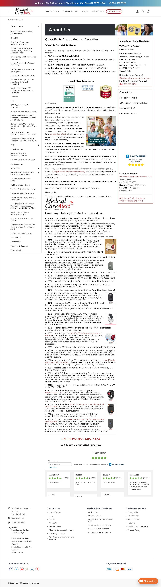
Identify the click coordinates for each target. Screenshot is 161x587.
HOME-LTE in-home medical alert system (73, 334)
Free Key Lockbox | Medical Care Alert (22, 199)
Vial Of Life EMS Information (22, 189)
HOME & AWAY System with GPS (100, 520)
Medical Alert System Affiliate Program (19, 213)
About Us (97, 11)
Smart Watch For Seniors (99, 525)
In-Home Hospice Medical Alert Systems (22, 70)
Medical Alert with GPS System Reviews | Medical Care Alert (21, 90)
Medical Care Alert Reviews (22, 160)
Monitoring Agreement (138, 526)
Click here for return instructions (134, 78)
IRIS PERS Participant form (22, 76)
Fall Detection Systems (98, 529)
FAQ (84, 11)
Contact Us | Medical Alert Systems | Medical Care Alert (23, 140)
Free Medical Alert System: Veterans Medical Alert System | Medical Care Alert (22, 206)
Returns (131, 523)
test (12, 101)
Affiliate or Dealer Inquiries (131, 198)
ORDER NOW (114, 11)
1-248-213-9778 (18, 522)
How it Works (70, 11)
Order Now (15, 238)
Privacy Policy (16, 250)
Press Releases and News (131, 201)
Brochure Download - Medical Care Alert (20, 43)
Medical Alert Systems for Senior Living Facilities (22, 173)
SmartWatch (53, 393)
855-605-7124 (119, 3)
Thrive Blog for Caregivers (22, 193)
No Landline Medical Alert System (22, 219)
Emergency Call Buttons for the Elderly (23, 58)
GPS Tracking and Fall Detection (20, 106)
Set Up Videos (134, 519)
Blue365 (14, 38)
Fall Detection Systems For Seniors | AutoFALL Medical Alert (22, 227)
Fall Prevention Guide (20, 185)
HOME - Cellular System (21, 233)
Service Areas (16, 164)
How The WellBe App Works (23, 111)
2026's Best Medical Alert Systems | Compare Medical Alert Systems (23, 118)
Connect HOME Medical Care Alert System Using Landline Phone (21, 50)
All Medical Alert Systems (99, 532)
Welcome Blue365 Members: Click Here (56, 3)
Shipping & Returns (19, 246)
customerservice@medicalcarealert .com (135, 176)
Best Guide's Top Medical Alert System (21, 33)
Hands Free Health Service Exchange (22, 64)
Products (51, 11)
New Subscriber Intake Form (20, 180)
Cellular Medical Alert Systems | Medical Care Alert (23, 133)
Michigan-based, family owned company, (68, 172)
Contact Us (15, 242)
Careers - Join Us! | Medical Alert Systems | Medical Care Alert (23, 126)
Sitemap (14, 97)
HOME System (94, 516)
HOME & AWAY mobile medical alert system (74, 405)
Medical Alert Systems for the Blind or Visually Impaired (22, 82)
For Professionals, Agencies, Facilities (61, 538)
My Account (133, 516)
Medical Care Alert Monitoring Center (18, 154)
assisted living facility (58, 134)
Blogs (51, 519)
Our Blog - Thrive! (57, 533)
